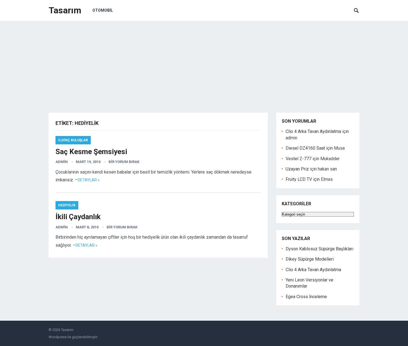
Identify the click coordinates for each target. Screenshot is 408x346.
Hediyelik (66, 205)
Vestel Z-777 (298, 158)
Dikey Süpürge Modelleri (310, 259)
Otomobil (102, 10)
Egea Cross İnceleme (306, 296)
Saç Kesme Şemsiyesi (91, 151)
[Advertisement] (204, 63)
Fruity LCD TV (299, 179)
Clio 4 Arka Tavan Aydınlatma (313, 131)
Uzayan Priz (297, 169)
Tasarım (65, 10)
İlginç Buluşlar (73, 140)
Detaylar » (89, 180)
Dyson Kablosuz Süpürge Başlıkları (319, 248)
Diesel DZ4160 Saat (305, 148)
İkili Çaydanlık (78, 216)
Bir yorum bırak (124, 162)
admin (62, 162)
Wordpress (58, 337)
